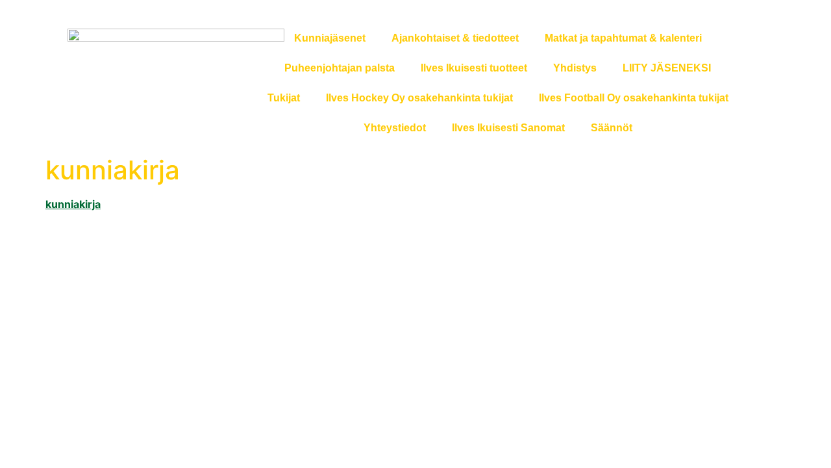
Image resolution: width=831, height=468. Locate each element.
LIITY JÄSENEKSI (667, 67)
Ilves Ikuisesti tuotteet (474, 67)
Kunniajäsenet (330, 38)
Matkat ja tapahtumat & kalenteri (623, 38)
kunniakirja (73, 204)
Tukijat (283, 97)
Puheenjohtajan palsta (339, 67)
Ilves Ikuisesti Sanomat (508, 127)
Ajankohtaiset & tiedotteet (455, 38)
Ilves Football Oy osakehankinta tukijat (633, 97)
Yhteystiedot (395, 127)
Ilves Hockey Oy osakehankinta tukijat (419, 97)
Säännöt (611, 127)
